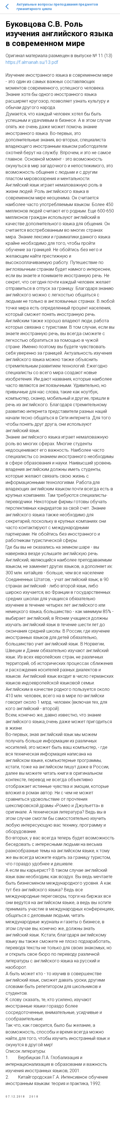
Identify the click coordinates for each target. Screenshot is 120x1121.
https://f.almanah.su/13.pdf (32, 62)
